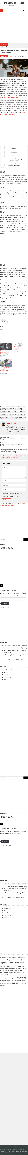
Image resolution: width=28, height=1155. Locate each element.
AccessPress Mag (20, 1149)
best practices (17, 959)
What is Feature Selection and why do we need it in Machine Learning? (5, 369)
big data (3, 962)
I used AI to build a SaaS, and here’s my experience (15, 645)
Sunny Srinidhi (13, 56)
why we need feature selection (11, 97)
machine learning (10, 414)
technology (20, 983)
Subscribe (4, 603)
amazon (3, 957)
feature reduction (4, 412)
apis (1, 959)
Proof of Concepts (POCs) (21, 1151)
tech (14, 982)
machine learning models (10, 415)
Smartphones (7, 677)
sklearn (2, 983)
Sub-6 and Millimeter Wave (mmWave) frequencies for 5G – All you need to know (13, 439)
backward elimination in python (11, 409)
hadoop (24, 968)
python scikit (3, 980)
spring (5, 983)
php (15, 978)
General (5, 672)
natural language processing (6, 978)
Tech (5, 679)
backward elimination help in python (12, 406)
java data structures (7, 970)
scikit (17, 980)
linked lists (22, 972)
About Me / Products (10, 1153)
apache (12, 957)
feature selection (8, 106)
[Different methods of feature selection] (18, 344)
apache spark (23, 957)
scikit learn (22, 980)
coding (8, 963)
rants (15, 980)
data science (16, 411)
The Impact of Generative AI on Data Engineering (15, 648)
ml (25, 975)
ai (0, 957)
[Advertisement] (14, 26)
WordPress (9, 1149)
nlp (13, 978)
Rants (5, 675)
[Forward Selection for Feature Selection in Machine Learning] (6, 346)
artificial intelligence (7, 960)
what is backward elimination (18, 419)
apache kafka (17, 957)
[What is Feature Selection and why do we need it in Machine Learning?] (6, 363)
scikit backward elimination (16, 417)
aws (14, 960)
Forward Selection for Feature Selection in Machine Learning (4, 352)
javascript (10, 972)
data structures (4, 968)
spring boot (9, 983)
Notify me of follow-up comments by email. (13, 493)
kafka (13, 972)
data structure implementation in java (16, 966)
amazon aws (8, 957)
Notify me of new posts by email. (10, 496)
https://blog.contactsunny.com (13, 433)
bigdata (22, 959)
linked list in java (17, 972)
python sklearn (10, 980)
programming (21, 977)
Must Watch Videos (20, 1153)
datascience (22, 411)
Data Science (9, 47)
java (1, 970)
